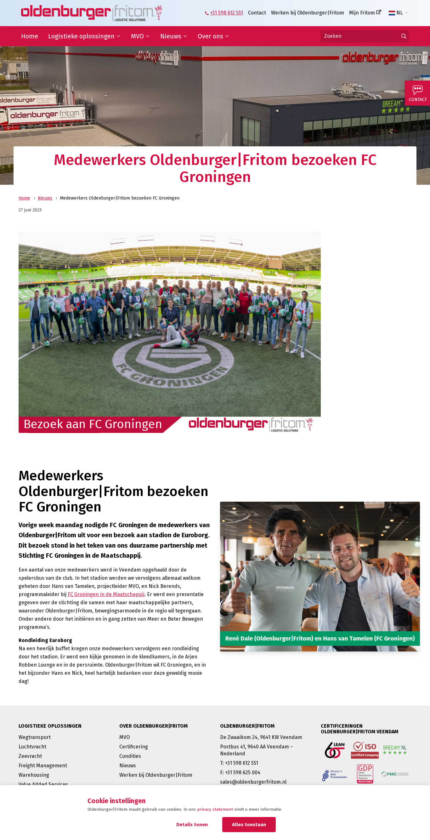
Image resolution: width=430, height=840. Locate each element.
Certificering (133, 747)
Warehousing (34, 775)
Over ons (210, 36)
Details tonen (192, 824)
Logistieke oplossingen (81, 36)
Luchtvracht (32, 747)
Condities (130, 756)
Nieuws (170, 36)
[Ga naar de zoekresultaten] (403, 36)
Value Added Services (43, 784)
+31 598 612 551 (226, 13)
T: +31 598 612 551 (239, 763)
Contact (257, 13)
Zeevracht (30, 756)
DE (399, 22)
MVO (137, 36)
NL (399, 12)
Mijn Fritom (362, 13)
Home (29, 36)
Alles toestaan (249, 824)
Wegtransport (35, 737)
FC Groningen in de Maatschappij (106, 594)
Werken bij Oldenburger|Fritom (307, 13)
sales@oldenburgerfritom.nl (253, 782)
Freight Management (43, 766)
